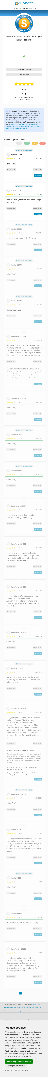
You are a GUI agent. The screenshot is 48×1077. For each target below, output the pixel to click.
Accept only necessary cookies (19, 1061)
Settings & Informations (17, 1066)
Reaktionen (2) (11, 743)
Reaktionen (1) (11, 361)
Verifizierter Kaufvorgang (24, 150)
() (37, 170)
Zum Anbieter (24, 75)
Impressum (8, 1070)
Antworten (38, 175)
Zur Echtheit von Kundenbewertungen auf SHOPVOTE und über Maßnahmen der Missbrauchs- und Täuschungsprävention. (23, 126)
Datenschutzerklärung (21, 1070)
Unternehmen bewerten (24, 69)
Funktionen (17, 8)
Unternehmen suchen (30, 8)
